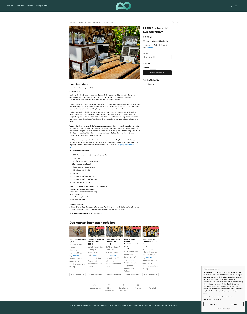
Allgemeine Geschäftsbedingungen (80, 305)
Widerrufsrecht (138, 305)
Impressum (148, 305)
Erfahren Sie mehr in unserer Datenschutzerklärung (219, 297)
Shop (81, 22)
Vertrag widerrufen (42, 6)
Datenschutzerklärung (100, 305)
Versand (150, 48)
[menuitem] (173, 22)
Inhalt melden (173, 305)
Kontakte (30, 6)
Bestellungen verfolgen (123, 289)
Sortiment (9, 6)
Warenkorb (152, 288)
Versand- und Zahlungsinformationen (120, 305)
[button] (123, 6)
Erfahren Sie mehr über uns (212, 299)
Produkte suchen (95, 288)
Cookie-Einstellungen (160, 305)
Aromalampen (108, 22)
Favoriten (138, 288)
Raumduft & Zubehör (92, 22)
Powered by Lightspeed (123, 309)
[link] (223, 308)
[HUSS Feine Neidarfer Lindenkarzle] (114, 231)
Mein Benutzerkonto (109, 289)
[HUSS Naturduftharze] (77, 231)
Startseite (72, 22)
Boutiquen (20, 6)
